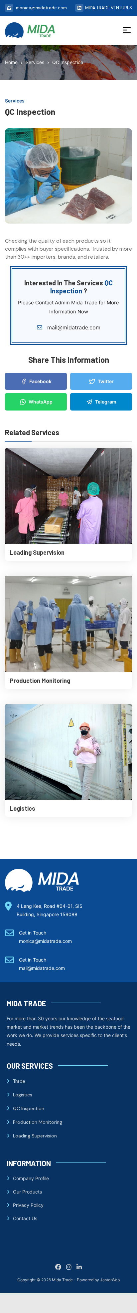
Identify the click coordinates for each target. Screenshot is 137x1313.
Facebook (40, 381)
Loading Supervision (37, 552)
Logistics (22, 808)
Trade (19, 1081)
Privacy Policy (28, 1205)
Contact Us (25, 1218)
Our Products (27, 1192)
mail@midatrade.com (73, 327)
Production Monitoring (40, 680)
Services (15, 100)
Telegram (105, 402)
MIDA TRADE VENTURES (108, 8)
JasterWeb (110, 1279)
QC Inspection (28, 1108)
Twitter (106, 381)
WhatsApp (41, 402)
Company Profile (31, 1178)
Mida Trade (62, 1279)
